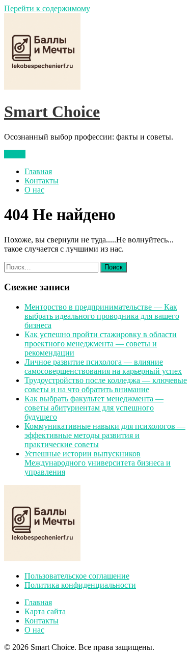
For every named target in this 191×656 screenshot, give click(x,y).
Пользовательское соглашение (76, 575)
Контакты (41, 180)
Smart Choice (52, 111)
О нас (34, 189)
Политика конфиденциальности (80, 585)
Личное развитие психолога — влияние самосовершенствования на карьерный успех (103, 366)
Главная (38, 171)
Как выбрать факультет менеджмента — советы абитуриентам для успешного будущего (93, 407)
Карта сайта (45, 611)
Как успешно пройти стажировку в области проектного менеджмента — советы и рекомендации (100, 343)
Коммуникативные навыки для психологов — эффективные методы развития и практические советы (104, 435)
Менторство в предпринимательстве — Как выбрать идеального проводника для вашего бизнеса (101, 316)
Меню (14, 154)
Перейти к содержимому (47, 8)
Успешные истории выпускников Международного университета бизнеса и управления (97, 462)
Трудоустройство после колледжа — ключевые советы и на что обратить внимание (105, 385)
